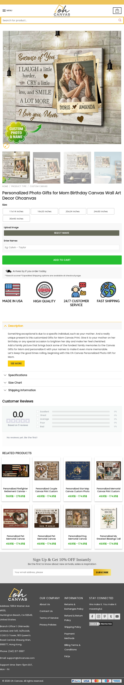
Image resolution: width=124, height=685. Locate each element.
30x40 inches (16, 218)
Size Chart (15, 382)
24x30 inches (101, 211)
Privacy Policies (48, 624)
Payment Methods (69, 636)
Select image (61, 232)
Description (15, 326)
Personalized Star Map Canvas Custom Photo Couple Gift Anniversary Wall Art (77, 492)
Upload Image (11, 227)
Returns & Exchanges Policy (73, 606)
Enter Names (10, 240)
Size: (4, 204)
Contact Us (46, 611)
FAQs (67, 656)
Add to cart (62, 260)
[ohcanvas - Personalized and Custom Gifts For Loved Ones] (62, 11)
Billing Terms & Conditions (72, 647)
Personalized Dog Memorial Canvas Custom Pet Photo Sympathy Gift (77, 540)
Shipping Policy (72, 626)
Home (5, 186)
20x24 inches (73, 211)
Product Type (18, 186)
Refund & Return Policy (73, 618)
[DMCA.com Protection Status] (106, 623)
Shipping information (22, 390)
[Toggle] (5, 326)
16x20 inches (44, 211)
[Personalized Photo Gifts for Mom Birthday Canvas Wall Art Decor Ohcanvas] (15, 471)
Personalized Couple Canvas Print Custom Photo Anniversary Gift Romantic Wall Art (46, 492)
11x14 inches (16, 211)
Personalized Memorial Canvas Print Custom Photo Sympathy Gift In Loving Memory (108, 492)
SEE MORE (16, 363)
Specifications (17, 375)
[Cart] (117, 10)
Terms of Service (49, 617)
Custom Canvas (38, 186)
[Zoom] (6, 145)
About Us (45, 604)
